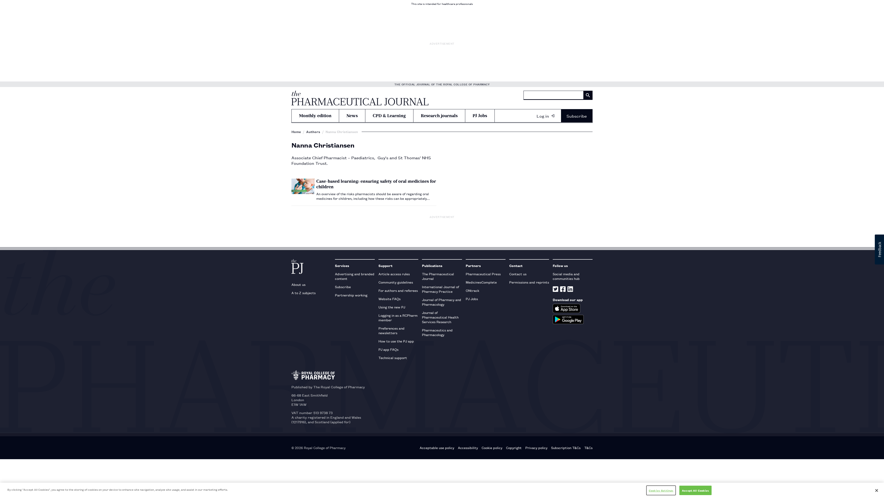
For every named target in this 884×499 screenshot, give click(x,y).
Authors (313, 131)
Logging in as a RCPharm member (398, 317)
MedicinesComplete (481, 282)
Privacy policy (536, 447)
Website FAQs (389, 298)
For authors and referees (398, 290)
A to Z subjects (303, 292)
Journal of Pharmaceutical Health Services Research (440, 317)
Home (296, 131)
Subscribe (577, 116)
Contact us (517, 273)
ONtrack (472, 290)
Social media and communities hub (566, 276)
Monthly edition (315, 115)
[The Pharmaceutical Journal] (359, 98)
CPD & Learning (389, 115)
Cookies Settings (661, 490)
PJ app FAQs (388, 349)
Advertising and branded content (354, 276)
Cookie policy (492, 447)
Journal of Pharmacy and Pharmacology (441, 302)
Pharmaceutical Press (483, 273)
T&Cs (588, 447)
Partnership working (351, 295)
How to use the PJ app (396, 341)
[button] (879, 249)
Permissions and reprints (529, 282)
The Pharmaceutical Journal (438, 276)
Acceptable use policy (437, 447)
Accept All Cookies (695, 490)
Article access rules (394, 273)
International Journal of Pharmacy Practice (440, 289)
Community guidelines (395, 282)
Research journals (439, 115)
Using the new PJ (391, 307)
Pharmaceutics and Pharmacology (437, 332)
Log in (543, 116)
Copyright (514, 447)
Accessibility (468, 447)
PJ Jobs (480, 115)
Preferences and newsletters (391, 330)
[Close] (877, 490)
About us (298, 284)
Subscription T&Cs (566, 447)
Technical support (392, 357)
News (352, 115)
